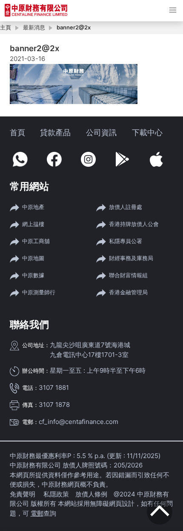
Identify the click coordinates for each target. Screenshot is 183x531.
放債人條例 (91, 494)
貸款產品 (55, 132)
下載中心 (147, 132)
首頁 (17, 132)
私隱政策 (56, 494)
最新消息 (34, 27)
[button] (172, 10)
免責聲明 (23, 494)
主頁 (5, 27)
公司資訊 (101, 132)
